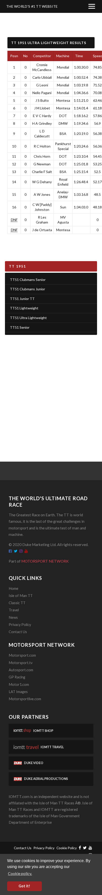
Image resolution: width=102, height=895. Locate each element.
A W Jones (42, 194)
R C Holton (42, 146)
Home (13, 588)
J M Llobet (42, 108)
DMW (63, 123)
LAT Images (18, 692)
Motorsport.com (22, 655)
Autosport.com (21, 670)
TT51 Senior (19, 327)
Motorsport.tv (20, 663)
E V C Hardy (42, 116)
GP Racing (17, 677)
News (13, 617)
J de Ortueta (42, 230)
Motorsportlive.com (25, 699)
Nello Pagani (41, 93)
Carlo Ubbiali (42, 77)
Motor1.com (19, 684)
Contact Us (18, 632)
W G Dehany (42, 182)
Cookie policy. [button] (20, 873)
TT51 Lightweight (24, 308)
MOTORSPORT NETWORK (45, 561)
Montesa (63, 100)
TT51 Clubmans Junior (27, 289)
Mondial (63, 67)
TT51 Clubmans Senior (28, 279)
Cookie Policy (66, 848)
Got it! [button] (24, 886)
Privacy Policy (20, 624)
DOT (63, 116)
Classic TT (17, 603)
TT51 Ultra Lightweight (28, 318)
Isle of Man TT (21, 596)
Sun (63, 207)
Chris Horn (42, 156)
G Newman (42, 164)
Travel (14, 610)
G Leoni (42, 85)
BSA (63, 133)
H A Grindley (42, 123)
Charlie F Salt (42, 172)
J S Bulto (42, 100)
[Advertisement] (51, 392)
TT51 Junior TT (22, 299)
